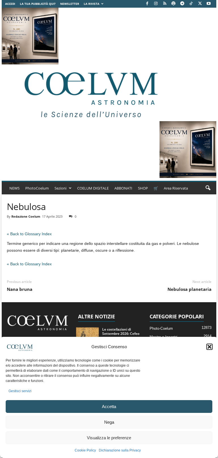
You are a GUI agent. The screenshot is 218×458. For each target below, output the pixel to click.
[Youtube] (208, 4)
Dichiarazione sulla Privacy (120, 450)
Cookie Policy (85, 450)
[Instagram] (155, 4)
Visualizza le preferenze (109, 437)
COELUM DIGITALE (93, 188)
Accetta (109, 406)
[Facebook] (147, 4)
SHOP (143, 188)
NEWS (14, 188)
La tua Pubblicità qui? (38, 4)
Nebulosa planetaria (189, 289)
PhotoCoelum (37, 188)
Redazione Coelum (25, 216)
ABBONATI (123, 188)
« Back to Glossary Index (29, 234)
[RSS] (164, 4)
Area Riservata (176, 188)
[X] (199, 4)
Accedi (10, 4)
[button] (209, 347)
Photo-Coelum (161, 328)
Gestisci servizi (20, 391)
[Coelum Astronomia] (90, 92)
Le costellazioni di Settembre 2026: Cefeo (120, 331)
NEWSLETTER (69, 4)
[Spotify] (173, 4)
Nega (109, 422)
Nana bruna (19, 289)
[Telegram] (182, 4)
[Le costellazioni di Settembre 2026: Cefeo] (87, 335)
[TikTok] (191, 4)
